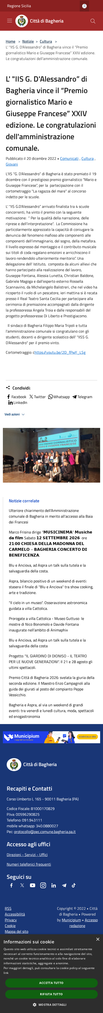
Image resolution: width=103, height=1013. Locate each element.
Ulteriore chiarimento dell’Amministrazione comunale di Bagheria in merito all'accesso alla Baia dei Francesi (51, 516)
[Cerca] (93, 21)
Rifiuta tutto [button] (51, 994)
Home (10, 41)
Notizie (28, 41)
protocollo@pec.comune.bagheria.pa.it (45, 831)
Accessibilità (15, 914)
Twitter (40, 397)
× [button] (97, 939)
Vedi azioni (12, 414)
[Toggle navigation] (9, 21)
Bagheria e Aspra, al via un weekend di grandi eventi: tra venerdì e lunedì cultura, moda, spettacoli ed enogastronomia (51, 710)
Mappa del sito (16, 931)
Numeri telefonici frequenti (29, 864)
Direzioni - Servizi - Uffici (27, 854)
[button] (51, 1004)
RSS (8, 908)
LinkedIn (20, 402)
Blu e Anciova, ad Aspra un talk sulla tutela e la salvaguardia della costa (47, 643)
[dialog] (51, 973)
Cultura (46, 41)
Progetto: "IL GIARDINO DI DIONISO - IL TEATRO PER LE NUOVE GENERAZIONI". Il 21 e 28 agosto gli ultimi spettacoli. (50, 661)
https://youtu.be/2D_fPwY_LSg (60, 352)
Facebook (18, 397)
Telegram (84, 397)
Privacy (11, 920)
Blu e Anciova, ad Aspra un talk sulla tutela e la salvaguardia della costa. (47, 568)
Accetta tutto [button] (51, 983)
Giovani (12, 164)
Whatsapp (61, 397)
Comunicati (69, 158)
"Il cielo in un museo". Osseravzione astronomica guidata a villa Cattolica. (48, 605)
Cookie (10, 926)
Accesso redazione (83, 923)
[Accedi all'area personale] (84, 6)
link (6, 973)
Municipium (71, 920)
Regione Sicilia (19, 6)
